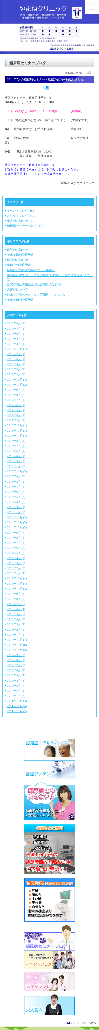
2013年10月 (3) (17, 588)
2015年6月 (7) (16, 492)
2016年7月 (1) (16, 446)
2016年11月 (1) (17, 430)
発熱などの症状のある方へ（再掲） (31, 270)
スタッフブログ (17, 215)
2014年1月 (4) (16, 573)
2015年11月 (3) (17, 471)
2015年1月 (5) (16, 512)
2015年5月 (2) (16, 497)
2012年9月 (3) (16, 655)
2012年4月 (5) (16, 680)
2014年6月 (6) (16, 548)
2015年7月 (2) (16, 486)
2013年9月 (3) (16, 594)
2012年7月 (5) (16, 665)
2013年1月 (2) (16, 634)
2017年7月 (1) (16, 400)
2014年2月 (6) (16, 568)
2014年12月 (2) (17, 517)
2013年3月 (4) (16, 624)
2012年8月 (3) (16, 660)
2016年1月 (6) (16, 466)
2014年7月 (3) (16, 543)
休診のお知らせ (17, 249)
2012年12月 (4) (17, 639)
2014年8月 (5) (16, 537)
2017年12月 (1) (17, 379)
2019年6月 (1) (16, 333)
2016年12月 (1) (17, 425)
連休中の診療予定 (19, 265)
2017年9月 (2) (16, 390)
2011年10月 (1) (17, 711)
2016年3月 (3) (16, 461)
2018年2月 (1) (16, 374)
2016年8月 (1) (16, 441)
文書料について (17, 289)
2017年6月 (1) (16, 405)
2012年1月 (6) (16, 696)
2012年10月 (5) (17, 650)
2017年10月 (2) (17, 384)
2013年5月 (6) (16, 614)
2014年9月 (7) (16, 532)
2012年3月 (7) (16, 685)
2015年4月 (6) (16, 502)
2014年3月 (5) (16, 563)
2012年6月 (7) (16, 670)
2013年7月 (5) (16, 604)
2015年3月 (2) (16, 507)
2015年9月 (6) (16, 476)
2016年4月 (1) (16, 456)
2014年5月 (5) (16, 553)
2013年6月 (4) (16, 609)
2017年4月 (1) (16, 415)
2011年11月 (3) (17, 706)
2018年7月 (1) (16, 354)
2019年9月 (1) (16, 323)
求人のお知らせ (17, 220)
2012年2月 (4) (16, 690)
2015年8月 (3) (16, 481)
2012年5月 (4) (16, 675)
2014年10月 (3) (17, 527)
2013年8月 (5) (16, 599)
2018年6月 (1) (16, 359)
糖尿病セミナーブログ (22, 225)
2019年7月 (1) (16, 328)
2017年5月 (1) (16, 410)
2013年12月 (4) (17, 578)
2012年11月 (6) (17, 645)
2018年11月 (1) (17, 349)
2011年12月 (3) (17, 701)
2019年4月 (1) (16, 338)
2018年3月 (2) (16, 369)
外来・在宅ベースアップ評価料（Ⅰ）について (38, 294)
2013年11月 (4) (17, 583)
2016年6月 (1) (16, 451)
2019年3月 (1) (16, 344)
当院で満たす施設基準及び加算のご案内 (34, 284)
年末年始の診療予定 (20, 254)
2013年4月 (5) (16, 619)
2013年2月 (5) (16, 629)
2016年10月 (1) (17, 435)
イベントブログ (17, 210)
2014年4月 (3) (16, 558)
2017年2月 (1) (16, 420)
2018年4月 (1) (16, 364)
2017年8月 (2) (16, 395)
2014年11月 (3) (17, 522)
